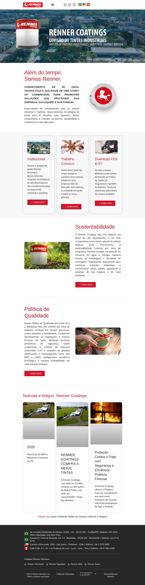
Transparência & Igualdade (86, 574)
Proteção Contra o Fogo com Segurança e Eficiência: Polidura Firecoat (105, 465)
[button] (52, 4)
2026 (31, 447)
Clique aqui (44, 516)
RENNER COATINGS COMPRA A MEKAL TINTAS (70, 464)
